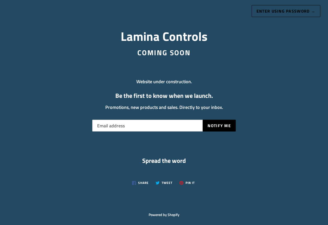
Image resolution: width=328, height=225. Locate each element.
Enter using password (286, 11)
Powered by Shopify (164, 215)
